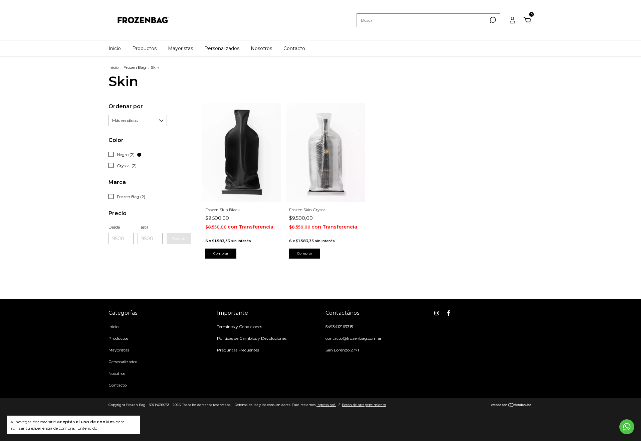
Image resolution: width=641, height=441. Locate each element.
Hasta (143, 227)
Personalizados (221, 48)
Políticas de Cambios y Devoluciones (251, 338)
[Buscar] (492, 20)
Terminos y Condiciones (239, 326)
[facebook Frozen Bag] (448, 313)
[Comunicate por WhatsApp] (626, 426)
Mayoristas (180, 48)
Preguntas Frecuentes (238, 349)
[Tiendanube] (511, 406)
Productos (144, 48)
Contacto (294, 48)
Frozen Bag (135, 67)
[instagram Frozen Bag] (436, 313)
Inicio (115, 48)
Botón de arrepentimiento (364, 405)
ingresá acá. (326, 405)
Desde (114, 227)
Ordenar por (126, 106)
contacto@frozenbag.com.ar (354, 338)
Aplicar (179, 238)
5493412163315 (339, 326)
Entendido (87, 428)
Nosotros (261, 48)
